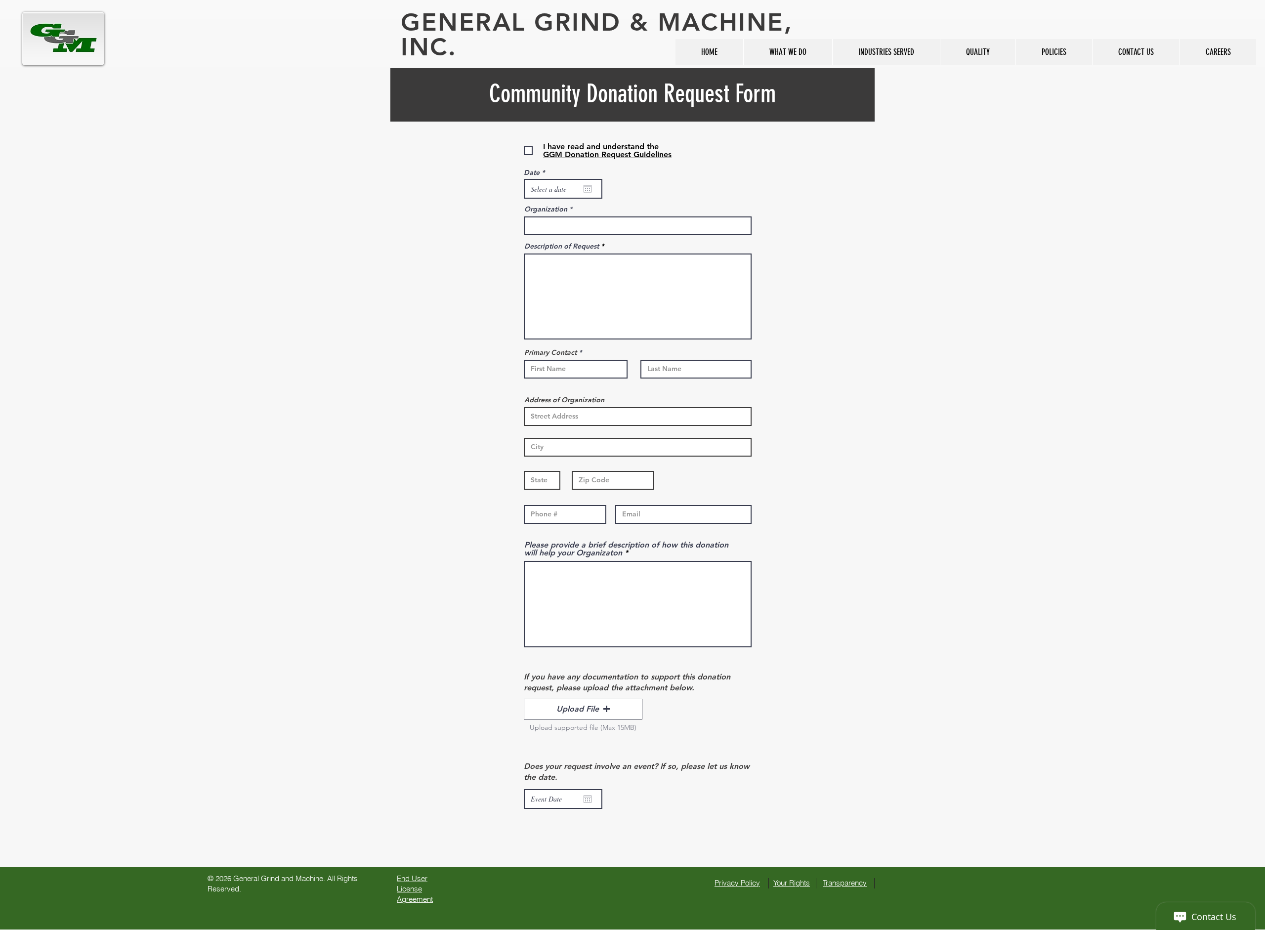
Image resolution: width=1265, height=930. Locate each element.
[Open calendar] (587, 189)
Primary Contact (550, 352)
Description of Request (561, 246)
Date (536, 172)
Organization (545, 209)
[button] (583, 709)
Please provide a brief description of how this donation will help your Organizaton (626, 549)
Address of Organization (564, 399)
